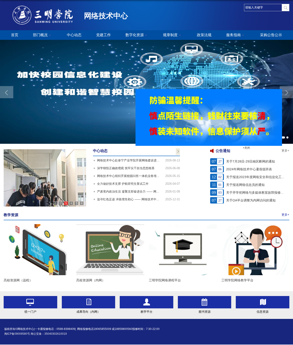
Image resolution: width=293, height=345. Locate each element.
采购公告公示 (271, 35)
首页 (14, 35)
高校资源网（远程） (18, 280)
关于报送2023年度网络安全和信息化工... (255, 177)
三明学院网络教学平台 (237, 280)
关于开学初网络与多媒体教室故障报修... (254, 192)
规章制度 (170, 35)
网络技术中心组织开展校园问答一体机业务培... (128, 176)
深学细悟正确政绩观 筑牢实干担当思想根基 (126, 168)
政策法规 (204, 35)
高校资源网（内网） (90, 280)
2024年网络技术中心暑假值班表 (249, 169)
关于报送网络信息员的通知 (245, 185)
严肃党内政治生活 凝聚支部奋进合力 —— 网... (128, 191)
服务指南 (233, 35)
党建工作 (103, 35)
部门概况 (40, 35)
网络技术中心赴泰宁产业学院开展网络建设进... (128, 160)
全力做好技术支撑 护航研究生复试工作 (123, 183)
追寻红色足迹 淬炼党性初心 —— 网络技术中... (128, 199)
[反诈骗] (214, 96)
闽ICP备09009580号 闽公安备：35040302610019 (35, 333)
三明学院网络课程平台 (165, 280)
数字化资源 (134, 35)
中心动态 (74, 35)
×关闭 (251, 153)
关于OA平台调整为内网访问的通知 (251, 200)
